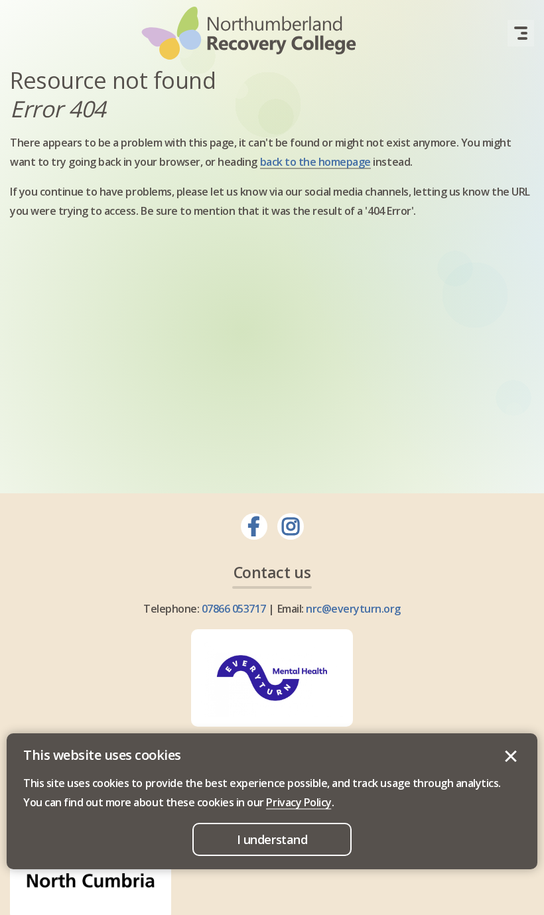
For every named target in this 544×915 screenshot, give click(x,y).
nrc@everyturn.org (353, 608)
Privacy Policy (298, 802)
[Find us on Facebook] (254, 526)
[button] (521, 33)
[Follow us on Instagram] (290, 526)
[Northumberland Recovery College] (249, 33)
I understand (511, 756)
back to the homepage (315, 161)
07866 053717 (234, 608)
